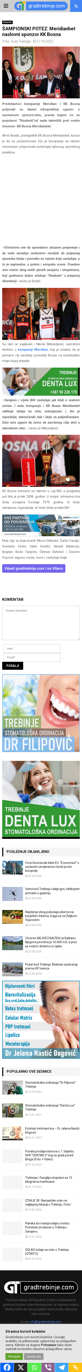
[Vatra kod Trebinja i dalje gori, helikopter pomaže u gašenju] (12, 894)
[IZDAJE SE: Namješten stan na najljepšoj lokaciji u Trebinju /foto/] (12, 1205)
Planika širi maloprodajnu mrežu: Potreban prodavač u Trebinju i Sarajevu (47, 1227)
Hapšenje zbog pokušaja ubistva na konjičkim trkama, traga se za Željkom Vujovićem (51, 916)
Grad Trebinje (21, 41)
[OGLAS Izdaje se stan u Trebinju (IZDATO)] (12, 1255)
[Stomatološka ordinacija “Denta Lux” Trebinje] (12, 1110)
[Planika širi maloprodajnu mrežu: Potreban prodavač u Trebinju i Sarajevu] (12, 1228)
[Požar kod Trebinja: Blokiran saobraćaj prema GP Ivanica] (12, 969)
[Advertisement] (41, 202)
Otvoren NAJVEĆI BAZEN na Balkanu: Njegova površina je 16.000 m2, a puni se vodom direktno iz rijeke (51, 942)
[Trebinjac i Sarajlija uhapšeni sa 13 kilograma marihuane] (12, 1183)
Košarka (7, 22)
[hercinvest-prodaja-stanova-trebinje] (41, 535)
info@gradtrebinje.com (45, 1321)
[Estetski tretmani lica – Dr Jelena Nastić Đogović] (12, 1133)
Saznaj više (34, 1356)
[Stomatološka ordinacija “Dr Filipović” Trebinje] (12, 1087)
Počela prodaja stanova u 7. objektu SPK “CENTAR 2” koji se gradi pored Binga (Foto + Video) (49, 1155)
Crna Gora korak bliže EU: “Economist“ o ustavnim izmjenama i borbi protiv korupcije (52, 866)
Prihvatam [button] (14, 1356)
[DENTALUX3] (41, 395)
